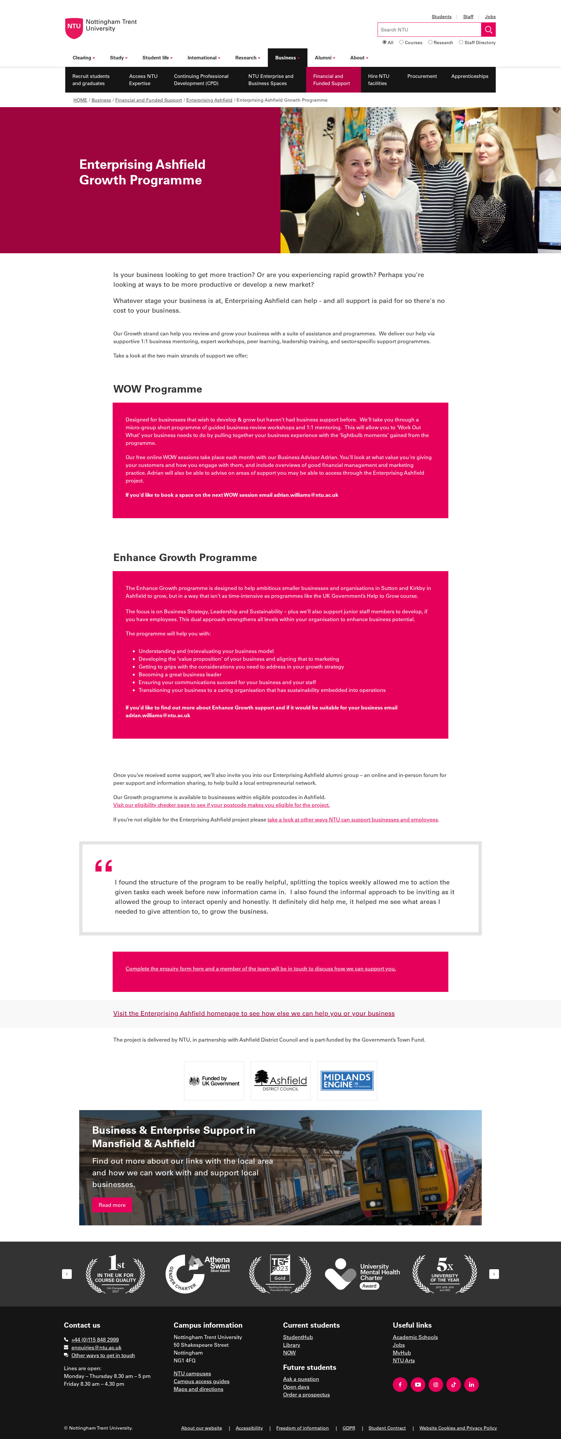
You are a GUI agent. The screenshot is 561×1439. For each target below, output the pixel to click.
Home (80, 100)
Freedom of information (302, 1428)
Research (443, 42)
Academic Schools (415, 1336)
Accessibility (249, 1428)
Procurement (422, 76)
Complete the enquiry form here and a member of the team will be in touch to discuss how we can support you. (261, 968)
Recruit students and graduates (91, 80)
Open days (296, 1386)
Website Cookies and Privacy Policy (458, 1428)
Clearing (82, 57)
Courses (413, 42)
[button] (67, 1274)
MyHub (402, 1352)
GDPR (349, 1428)
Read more (112, 1204)
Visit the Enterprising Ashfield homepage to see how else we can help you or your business (254, 1013)
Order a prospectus (306, 1394)
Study (117, 57)
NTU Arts (404, 1360)
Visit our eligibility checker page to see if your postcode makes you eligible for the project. (221, 805)
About (357, 57)
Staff (468, 16)
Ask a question (301, 1378)
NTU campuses (192, 1373)
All (390, 42)
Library (291, 1344)
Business (285, 57)
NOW (289, 1352)
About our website (201, 1428)
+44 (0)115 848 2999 (95, 1339)
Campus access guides (202, 1381)
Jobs (490, 16)
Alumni (323, 57)
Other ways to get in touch (103, 1355)
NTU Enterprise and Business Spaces (270, 80)
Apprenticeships (470, 76)
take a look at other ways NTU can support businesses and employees (353, 819)
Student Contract (387, 1428)
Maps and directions (198, 1388)
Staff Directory (480, 42)
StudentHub (298, 1336)
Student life (156, 57)
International (202, 57)
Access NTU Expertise (143, 80)
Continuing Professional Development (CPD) (201, 80)
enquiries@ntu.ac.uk (96, 1347)
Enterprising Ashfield (209, 100)
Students (442, 16)
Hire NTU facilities (379, 80)
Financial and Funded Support (331, 80)
